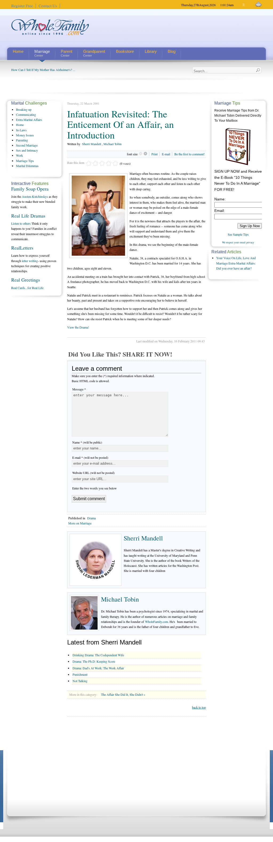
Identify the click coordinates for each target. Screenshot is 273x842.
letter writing (30, 261)
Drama (91, 518)
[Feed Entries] (258, 4)
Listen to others (21, 223)
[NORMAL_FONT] (244, 5)
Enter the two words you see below (94, 488)
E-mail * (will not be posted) (90, 457)
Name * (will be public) (87, 442)
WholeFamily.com (156, 621)
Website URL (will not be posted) (93, 473)
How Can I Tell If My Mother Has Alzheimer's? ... (43, 70)
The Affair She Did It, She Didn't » (123, 694)
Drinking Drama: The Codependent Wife (98, 655)
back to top (199, 707)
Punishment (80, 674)
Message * (79, 389)
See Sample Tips (238, 234)
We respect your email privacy (238, 242)
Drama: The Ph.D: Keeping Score (94, 661)
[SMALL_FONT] (240, 5)
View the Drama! (78, 327)
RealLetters (22, 247)
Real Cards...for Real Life (27, 288)
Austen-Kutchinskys (35, 196)
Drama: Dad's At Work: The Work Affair (98, 668)
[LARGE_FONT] (249, 5)
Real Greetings (25, 279)
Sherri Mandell (91, 144)
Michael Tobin (112, 144)
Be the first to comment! (189, 154)
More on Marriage (79, 523)
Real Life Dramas (28, 215)
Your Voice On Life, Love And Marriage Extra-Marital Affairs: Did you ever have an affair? (236, 263)
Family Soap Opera (30, 188)
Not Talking (80, 681)
